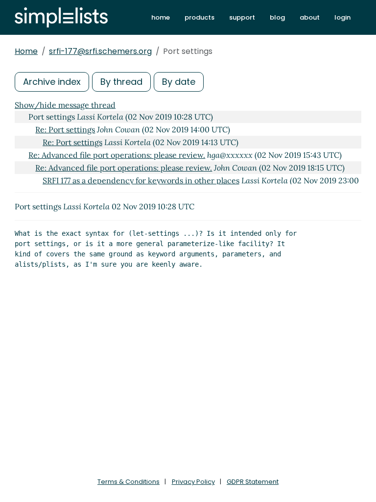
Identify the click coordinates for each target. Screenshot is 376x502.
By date (178, 81)
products (199, 17)
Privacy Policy (193, 481)
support (242, 17)
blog (277, 17)
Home (26, 51)
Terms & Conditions (128, 481)
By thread (121, 81)
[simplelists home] (61, 17)
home (160, 17)
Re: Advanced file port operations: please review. (116, 155)
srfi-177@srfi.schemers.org (100, 51)
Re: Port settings (65, 129)
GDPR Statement (253, 481)
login (342, 17)
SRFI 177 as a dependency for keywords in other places (141, 180)
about (310, 17)
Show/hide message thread (65, 105)
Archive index (52, 81)
